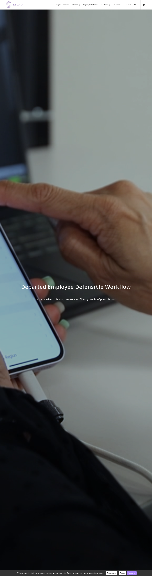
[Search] (135, 5)
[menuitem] (62, 5)
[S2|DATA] (18, 6)
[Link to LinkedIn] (144, 4)
